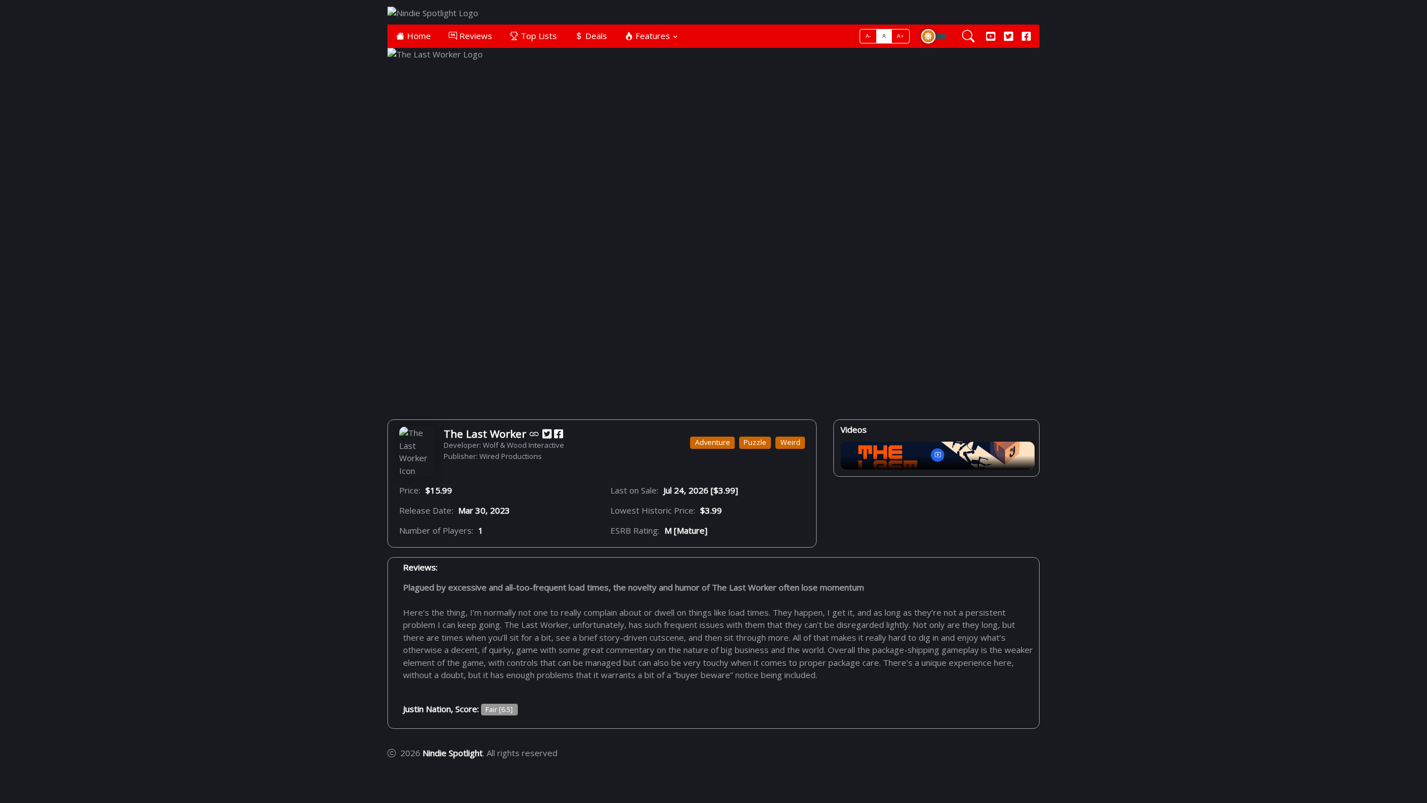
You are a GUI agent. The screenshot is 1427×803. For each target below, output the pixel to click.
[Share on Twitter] (546, 434)
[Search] (968, 36)
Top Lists (537, 35)
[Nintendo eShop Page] (534, 434)
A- (868, 36)
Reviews (474, 35)
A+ (900, 36)
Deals (595, 35)
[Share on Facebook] (558, 434)
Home (418, 35)
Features (651, 35)
